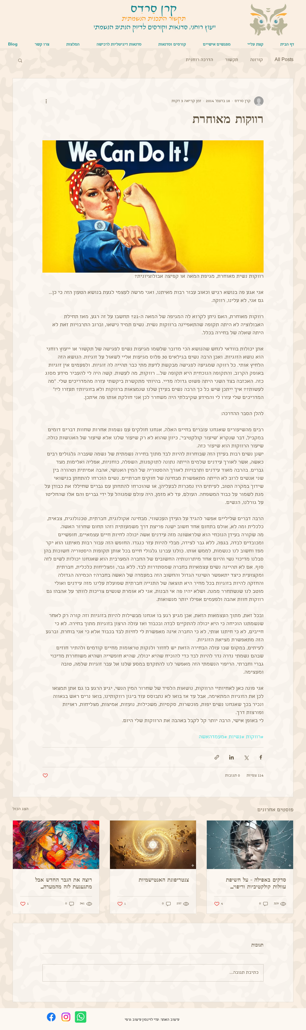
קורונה (256, 60)
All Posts (284, 60)
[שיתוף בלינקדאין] (231, 757)
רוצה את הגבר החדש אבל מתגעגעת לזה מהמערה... (63, 883)
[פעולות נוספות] (46, 101)
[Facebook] (51, 1017)
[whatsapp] (80, 1017)
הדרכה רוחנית (199, 60)
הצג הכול (20, 809)
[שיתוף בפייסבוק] (261, 757)
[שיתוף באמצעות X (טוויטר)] (246, 757)
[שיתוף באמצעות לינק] (217, 757)
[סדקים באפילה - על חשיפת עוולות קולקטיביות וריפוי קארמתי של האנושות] (250, 845)
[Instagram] (66, 1017)
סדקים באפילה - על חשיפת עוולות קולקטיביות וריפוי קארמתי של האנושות (256, 883)
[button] (216, 45)
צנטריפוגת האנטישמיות (164, 879)
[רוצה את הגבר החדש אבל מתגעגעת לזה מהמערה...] (56, 845)
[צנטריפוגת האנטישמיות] (153, 845)
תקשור (231, 60)
